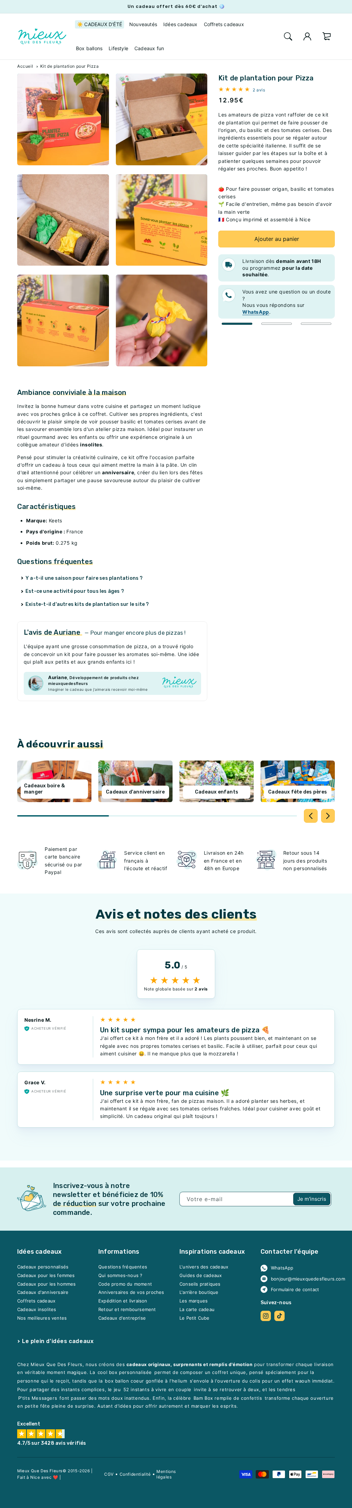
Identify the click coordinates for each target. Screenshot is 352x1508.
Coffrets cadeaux (36, 1301)
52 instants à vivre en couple (157, 1389)
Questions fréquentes (122, 1267)
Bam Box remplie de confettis (228, 1398)
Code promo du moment (125, 1284)
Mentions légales (166, 1474)
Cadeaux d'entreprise (122, 1318)
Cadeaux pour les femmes (46, 1275)
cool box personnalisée (125, 1372)
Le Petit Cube (194, 1318)
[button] (288, 36)
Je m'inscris (311, 1199)
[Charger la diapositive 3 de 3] (316, 324)
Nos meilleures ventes (42, 1318)
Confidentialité (135, 1474)
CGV (109, 1474)
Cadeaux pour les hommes (46, 1284)
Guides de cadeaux (200, 1275)
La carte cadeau (196, 1309)
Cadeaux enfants (216, 792)
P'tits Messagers (37, 1398)
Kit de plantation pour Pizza (69, 66)
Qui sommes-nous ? (120, 1275)
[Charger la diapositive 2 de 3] (276, 324)
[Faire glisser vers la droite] (328, 816)
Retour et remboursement (127, 1309)
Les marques (193, 1301)
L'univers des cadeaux (203, 1267)
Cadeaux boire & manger (44, 789)
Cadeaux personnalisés (42, 1267)
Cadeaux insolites (36, 1309)
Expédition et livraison (122, 1301)
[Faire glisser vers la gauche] (311, 816)
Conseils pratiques (200, 1284)
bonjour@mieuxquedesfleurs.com (300, 1279)
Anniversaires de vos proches (131, 1292)
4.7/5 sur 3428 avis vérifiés (51, 1443)
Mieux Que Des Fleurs (40, 1470)
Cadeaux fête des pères (297, 792)
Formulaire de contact (295, 1289)
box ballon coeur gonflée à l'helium (146, 1381)
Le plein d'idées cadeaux (58, 1341)
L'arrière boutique (199, 1292)
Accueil (25, 66)
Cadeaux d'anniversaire (135, 792)
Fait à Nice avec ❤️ (37, 1476)
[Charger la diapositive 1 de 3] (237, 324)
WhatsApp (282, 1268)
